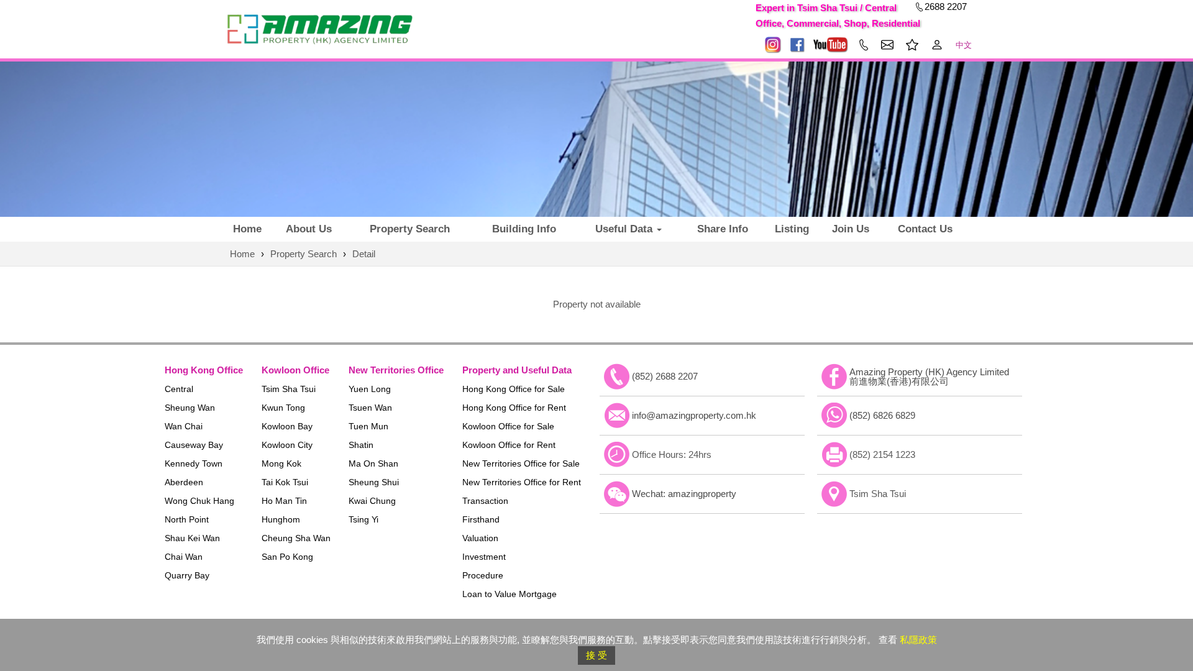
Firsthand (481, 519)
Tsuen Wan (370, 408)
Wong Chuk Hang (199, 501)
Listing (792, 229)
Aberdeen (184, 482)
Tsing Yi (363, 519)
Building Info (524, 229)
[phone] (617, 376)
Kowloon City (287, 445)
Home (247, 229)
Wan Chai (184, 426)
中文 (964, 45)
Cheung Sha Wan (296, 538)
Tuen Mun (368, 426)
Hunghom (281, 519)
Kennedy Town (193, 463)
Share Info (722, 229)
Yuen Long (370, 389)
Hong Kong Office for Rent (514, 408)
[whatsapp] (834, 416)
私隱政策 (918, 639)
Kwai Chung (372, 501)
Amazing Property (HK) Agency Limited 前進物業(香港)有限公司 (929, 376)
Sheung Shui (374, 482)
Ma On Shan (373, 463)
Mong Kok (281, 463)
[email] (617, 416)
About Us (309, 229)
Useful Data (625, 229)
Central (179, 389)
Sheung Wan (190, 408)
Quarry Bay (187, 575)
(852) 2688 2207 (665, 376)
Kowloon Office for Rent (508, 445)
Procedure (482, 575)
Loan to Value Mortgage (509, 594)
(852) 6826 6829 (882, 415)
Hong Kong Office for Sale (513, 389)
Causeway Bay (194, 445)
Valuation (480, 538)
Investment (484, 557)
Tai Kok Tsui (285, 482)
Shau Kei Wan (192, 538)
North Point (187, 519)
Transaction (485, 501)
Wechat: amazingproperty (684, 493)
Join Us (850, 229)
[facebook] (834, 376)
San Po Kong (287, 557)
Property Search (410, 229)
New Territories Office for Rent (521, 482)
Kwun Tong (283, 408)
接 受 (596, 655)
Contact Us (925, 229)
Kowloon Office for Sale (508, 426)
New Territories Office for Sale (521, 463)
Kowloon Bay (287, 426)
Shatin (361, 445)
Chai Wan (184, 557)
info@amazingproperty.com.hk (694, 415)
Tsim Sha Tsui (289, 389)
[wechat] (617, 494)
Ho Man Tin (284, 501)
